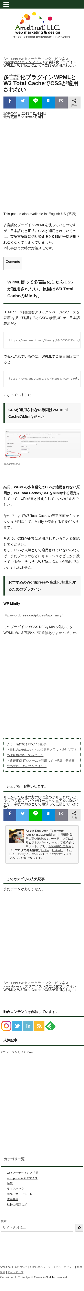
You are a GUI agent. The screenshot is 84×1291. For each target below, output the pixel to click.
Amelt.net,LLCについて (14, 1266)
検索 (4, 1221)
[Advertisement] (42, 164)
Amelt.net (10, 59)
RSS (12, 854)
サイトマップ (15, 1272)
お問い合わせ (38, 1266)
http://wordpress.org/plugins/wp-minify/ (33, 615)
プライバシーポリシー (61, 1266)
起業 (10, 1183)
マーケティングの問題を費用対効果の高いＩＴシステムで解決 (42, 37)
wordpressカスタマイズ (22, 1178)
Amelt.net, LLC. (11, 1277)
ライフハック (15, 1188)
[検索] (79, 1228)
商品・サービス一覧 (20, 1194)
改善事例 (12, 1199)
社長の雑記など (17, 1204)
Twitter (45, 850)
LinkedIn (57, 850)
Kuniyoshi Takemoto (49, 830)
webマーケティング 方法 (23, 1172)
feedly (22, 854)
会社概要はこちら (60, 846)
